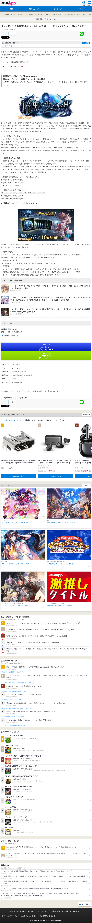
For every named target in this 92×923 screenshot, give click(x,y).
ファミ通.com (66, 911)
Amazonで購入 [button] (18, 476)
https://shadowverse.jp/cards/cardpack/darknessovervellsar (23, 193)
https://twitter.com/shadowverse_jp (22, 375)
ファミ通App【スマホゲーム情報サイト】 (14, 14)
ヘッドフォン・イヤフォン (12, 420)
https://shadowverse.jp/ (19, 371)
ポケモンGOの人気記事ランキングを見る (14, 716)
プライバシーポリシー (43, 911)
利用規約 (23, 911)
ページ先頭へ (85, 904)
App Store (46, 347)
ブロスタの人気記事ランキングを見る (13, 699)
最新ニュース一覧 (36, 14)
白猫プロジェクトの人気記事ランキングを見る (15, 691)
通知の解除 (56, 911)
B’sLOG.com (77, 911)
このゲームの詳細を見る (12, 335)
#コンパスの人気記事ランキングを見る (13, 672)
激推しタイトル (50, 19)
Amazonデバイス (44, 420)
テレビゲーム (59, 420)
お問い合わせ (14, 911)
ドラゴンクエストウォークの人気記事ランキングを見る (18, 682)
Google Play (46, 356)
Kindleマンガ (30, 420)
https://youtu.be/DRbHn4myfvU (12, 198)
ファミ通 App (8, 3)
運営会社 (31, 911)
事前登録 (39, 19)
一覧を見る (86, 414)
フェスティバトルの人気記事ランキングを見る (15, 725)
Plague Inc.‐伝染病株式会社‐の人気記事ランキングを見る (17, 708)
